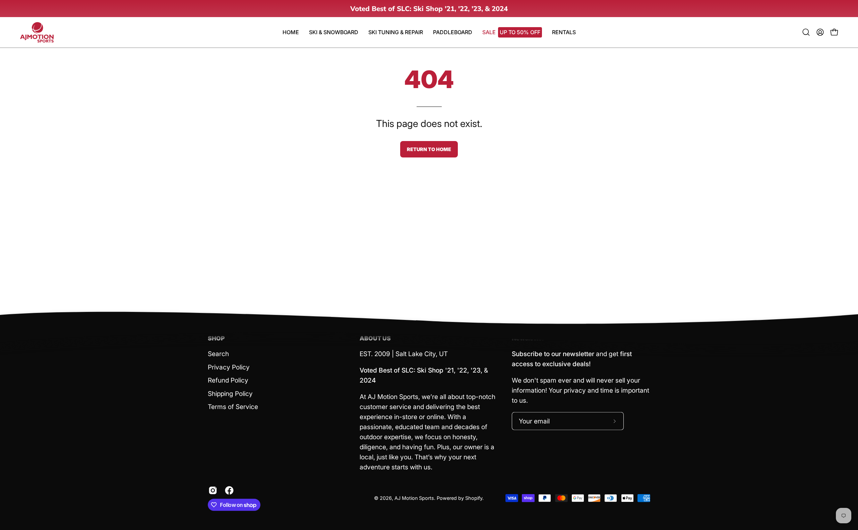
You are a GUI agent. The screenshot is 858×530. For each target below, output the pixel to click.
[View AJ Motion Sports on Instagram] (212, 490)
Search (218, 354)
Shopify (473, 498)
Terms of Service (233, 407)
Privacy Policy (229, 367)
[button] (452, 32)
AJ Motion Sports (414, 498)
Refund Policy (228, 380)
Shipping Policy (230, 394)
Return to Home (429, 149)
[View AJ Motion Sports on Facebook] (228, 490)
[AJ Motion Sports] (37, 32)
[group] (429, 8)
